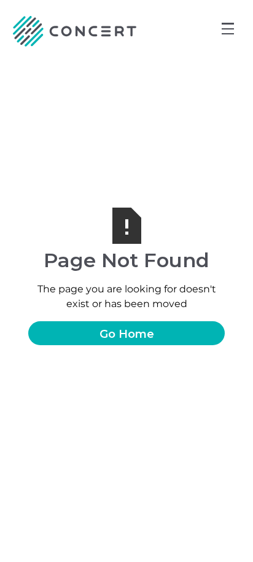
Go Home (126, 334)
